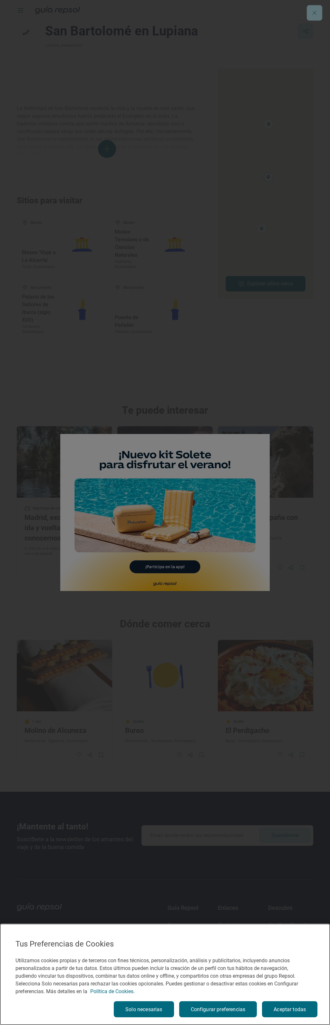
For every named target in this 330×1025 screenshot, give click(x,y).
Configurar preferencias (218, 1009)
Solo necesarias (143, 1009)
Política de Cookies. (112, 991)
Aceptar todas (290, 1009)
